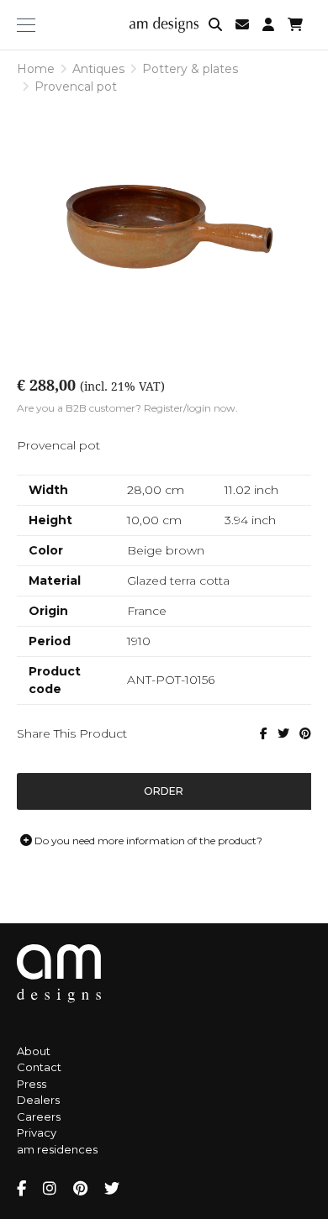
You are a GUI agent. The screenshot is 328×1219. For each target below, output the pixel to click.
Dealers (38, 1099)
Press (31, 1083)
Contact (39, 1067)
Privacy (36, 1132)
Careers (39, 1116)
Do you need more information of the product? (147, 840)
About (33, 1051)
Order (163, 791)
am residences (57, 1149)
